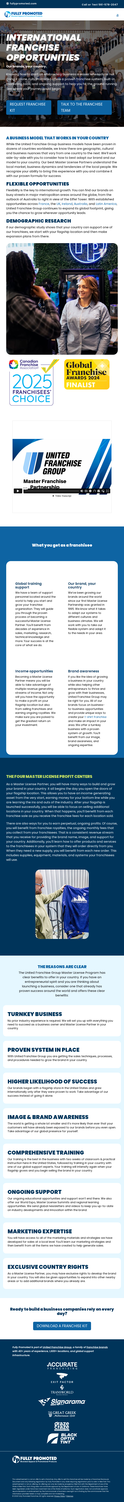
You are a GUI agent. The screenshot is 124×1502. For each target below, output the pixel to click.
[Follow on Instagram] (20, 1470)
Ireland (67, 204)
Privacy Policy (59, 1496)
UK (58, 204)
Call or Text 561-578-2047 (100, 4)
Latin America (106, 204)
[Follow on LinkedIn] (26, 1470)
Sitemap (69, 1496)
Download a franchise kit (62, 1325)
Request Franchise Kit (28, 107)
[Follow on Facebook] (14, 1470)
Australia (80, 204)
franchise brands (97, 1347)
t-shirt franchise (95, 717)
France (44, 204)
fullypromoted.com (23, 3)
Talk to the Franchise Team (82, 107)
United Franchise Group (57, 1347)
